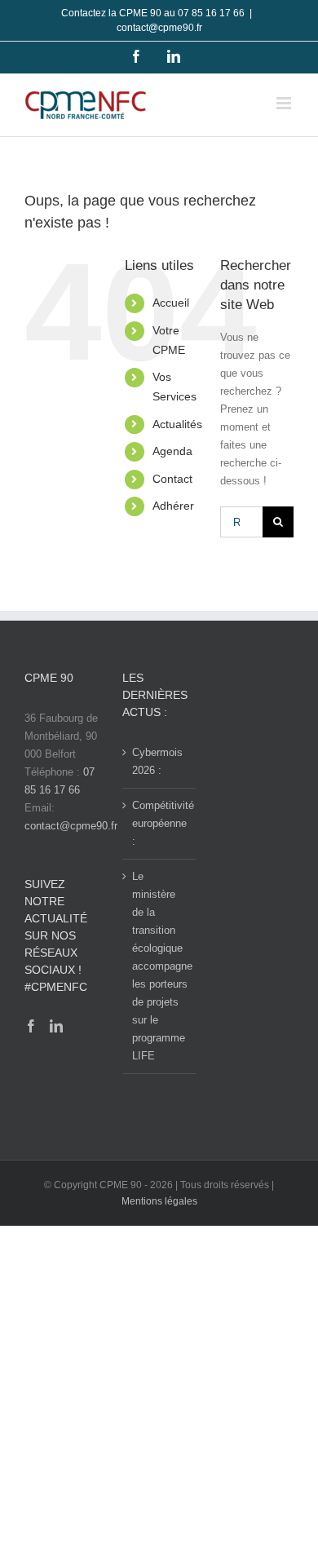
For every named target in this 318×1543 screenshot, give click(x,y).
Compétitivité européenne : (160, 823)
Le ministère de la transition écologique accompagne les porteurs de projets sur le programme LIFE (160, 966)
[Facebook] (31, 1025)
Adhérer (173, 505)
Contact (172, 478)
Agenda (172, 451)
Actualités (177, 424)
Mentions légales (159, 1201)
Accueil (170, 302)
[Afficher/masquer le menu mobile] (285, 103)
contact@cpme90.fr (159, 27)
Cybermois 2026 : (157, 761)
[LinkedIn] (56, 1025)
